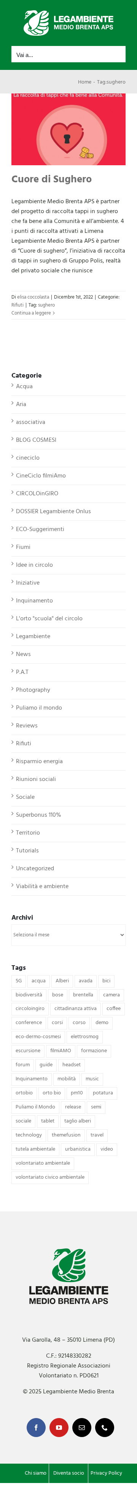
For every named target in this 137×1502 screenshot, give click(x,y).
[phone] (104, 1427)
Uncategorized (35, 869)
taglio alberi (77, 1121)
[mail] (81, 1427)
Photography (33, 690)
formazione (94, 1051)
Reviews (27, 726)
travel (97, 1135)
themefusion (66, 1135)
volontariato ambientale (43, 1163)
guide (46, 1065)
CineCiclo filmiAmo (41, 476)
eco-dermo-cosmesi (38, 1036)
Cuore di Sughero (51, 180)
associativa (30, 422)
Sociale (25, 797)
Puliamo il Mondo (35, 1107)
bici (106, 981)
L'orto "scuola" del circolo (49, 619)
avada (85, 981)
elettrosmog (85, 1036)
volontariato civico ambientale (50, 1177)
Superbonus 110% (38, 815)
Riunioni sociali (36, 779)
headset (71, 1065)
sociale (23, 1121)
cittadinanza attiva (75, 1008)
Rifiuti (17, 305)
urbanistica (78, 1149)
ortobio (24, 1093)
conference (29, 1022)
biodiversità (29, 995)
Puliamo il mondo (39, 708)
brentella (83, 995)
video (106, 1149)
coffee (114, 1008)
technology (29, 1135)
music (92, 1079)
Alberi (62, 981)
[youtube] (58, 1427)
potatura (103, 1093)
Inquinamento (34, 601)
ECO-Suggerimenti (40, 529)
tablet (47, 1121)
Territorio (28, 833)
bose (57, 995)
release (73, 1107)
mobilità (66, 1079)
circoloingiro (30, 1008)
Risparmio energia (39, 762)
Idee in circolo (34, 565)
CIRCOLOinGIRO (37, 494)
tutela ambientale (35, 1149)
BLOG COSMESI (36, 440)
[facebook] (36, 1427)
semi (96, 1107)
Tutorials (27, 851)
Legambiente (33, 637)
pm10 (77, 1093)
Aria (21, 404)
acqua (39, 981)
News (23, 654)
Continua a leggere (31, 313)
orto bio (52, 1093)
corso (79, 1022)
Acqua (24, 387)
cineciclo (28, 458)
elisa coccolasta (33, 297)
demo (102, 1022)
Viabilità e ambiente (42, 887)
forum (23, 1065)
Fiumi (23, 547)
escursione (28, 1051)
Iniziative (28, 583)
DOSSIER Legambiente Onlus (53, 512)
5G (19, 981)
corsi (57, 1022)
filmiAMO (60, 1051)
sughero (46, 305)
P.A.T (22, 672)
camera (111, 995)
